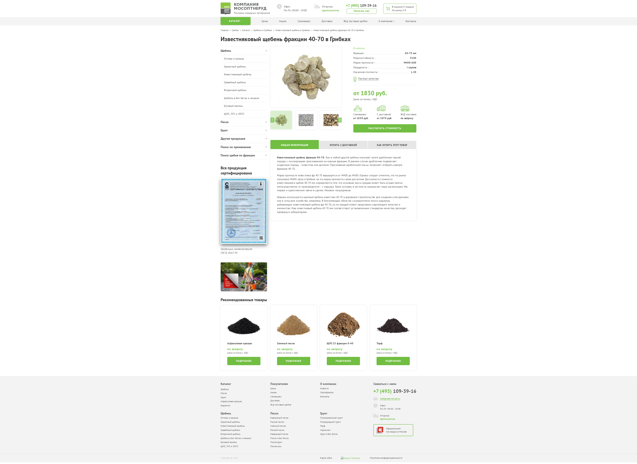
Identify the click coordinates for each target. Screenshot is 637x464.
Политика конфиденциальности (386, 458)
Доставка (327, 21)
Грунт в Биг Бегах (329, 434)
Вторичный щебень (235, 90)
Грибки (235, 30)
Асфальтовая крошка (231, 401)
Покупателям (279, 384)
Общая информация (294, 145)
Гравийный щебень (235, 82)
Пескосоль (275, 446)
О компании (328, 384)
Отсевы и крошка (234, 58)
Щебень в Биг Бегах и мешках (241, 98)
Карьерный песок (279, 417)
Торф (322, 426)
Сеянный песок (278, 426)
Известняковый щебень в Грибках (293, 30)
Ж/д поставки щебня (355, 21)
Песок (224, 393)
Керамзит (225, 405)
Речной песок (277, 430)
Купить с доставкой (343, 145)
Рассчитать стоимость (384, 128)
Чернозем (325, 430)
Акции (282, 21)
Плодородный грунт (330, 422)
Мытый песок (277, 422)
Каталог (246, 30)
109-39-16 (361, 5)
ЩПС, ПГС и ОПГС (234, 113)
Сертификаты (327, 392)
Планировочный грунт (331, 417)
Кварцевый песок (279, 434)
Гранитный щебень (235, 66)
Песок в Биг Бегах (279, 438)
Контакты (411, 21)
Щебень (225, 389)
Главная (224, 30)
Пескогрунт (276, 442)
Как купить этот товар (392, 145)
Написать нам (362, 10)
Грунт (223, 397)
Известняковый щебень (237, 74)
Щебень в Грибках (262, 30)
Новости (324, 388)
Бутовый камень (233, 105)
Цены (265, 21)
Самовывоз (304, 21)
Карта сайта (326, 458)
